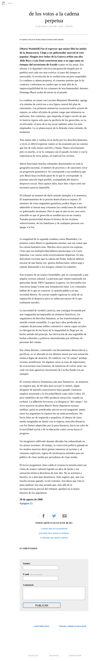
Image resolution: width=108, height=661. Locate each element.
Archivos (54, 656)
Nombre (26, 563)
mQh (10, 3)
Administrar (75, 656)
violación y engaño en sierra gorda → (72, 628)
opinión (69, 26)
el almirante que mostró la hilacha (54, 537)
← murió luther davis (40, 626)
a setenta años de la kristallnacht (54, 529)
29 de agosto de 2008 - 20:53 (49, 26)
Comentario (28, 585)
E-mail (33, 574)
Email (64, 516)
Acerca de (33, 656)
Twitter (54, 516)
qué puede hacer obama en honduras (54, 533)
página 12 (27, 503)
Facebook (43, 516)
